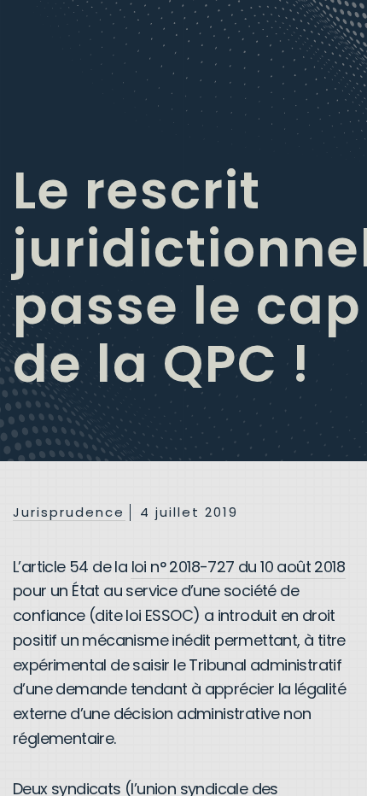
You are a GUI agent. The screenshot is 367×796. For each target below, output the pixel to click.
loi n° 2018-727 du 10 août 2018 (238, 566)
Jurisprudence (69, 512)
